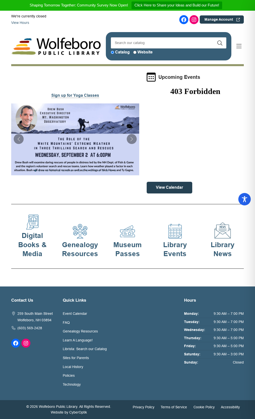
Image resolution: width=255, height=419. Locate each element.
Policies (69, 375)
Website (145, 52)
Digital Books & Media (32, 245)
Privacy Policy (143, 407)
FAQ (66, 323)
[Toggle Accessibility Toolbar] (244, 199)
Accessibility (230, 407)
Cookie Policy (204, 407)
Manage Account (218, 19)
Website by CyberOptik (69, 412)
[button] (19, 139)
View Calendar (169, 187)
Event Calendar (75, 314)
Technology (72, 384)
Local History (73, 367)
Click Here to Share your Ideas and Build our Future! (176, 5)
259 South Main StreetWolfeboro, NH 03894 (35, 317)
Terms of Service (174, 407)
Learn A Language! (78, 340)
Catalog (122, 52)
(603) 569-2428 (29, 328)
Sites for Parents (76, 358)
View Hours (20, 23)
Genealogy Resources (80, 331)
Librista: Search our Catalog (85, 349)
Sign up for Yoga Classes (75, 95)
